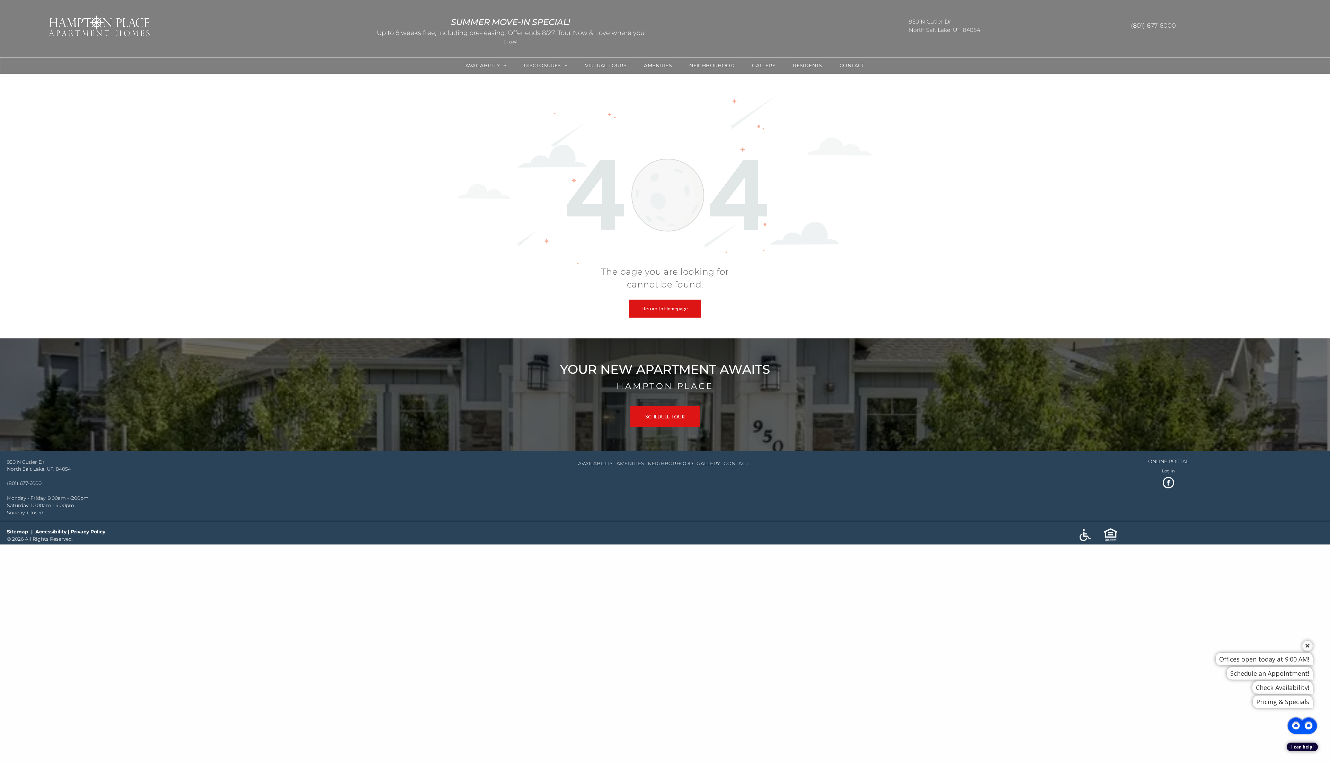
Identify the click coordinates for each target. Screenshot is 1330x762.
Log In (1168, 470)
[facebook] (1168, 483)
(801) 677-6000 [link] (24, 483)
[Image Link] (665, 99)
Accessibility (50, 532)
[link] (665, 416)
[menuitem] (486, 65)
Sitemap (17, 532)
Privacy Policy (88, 532)
